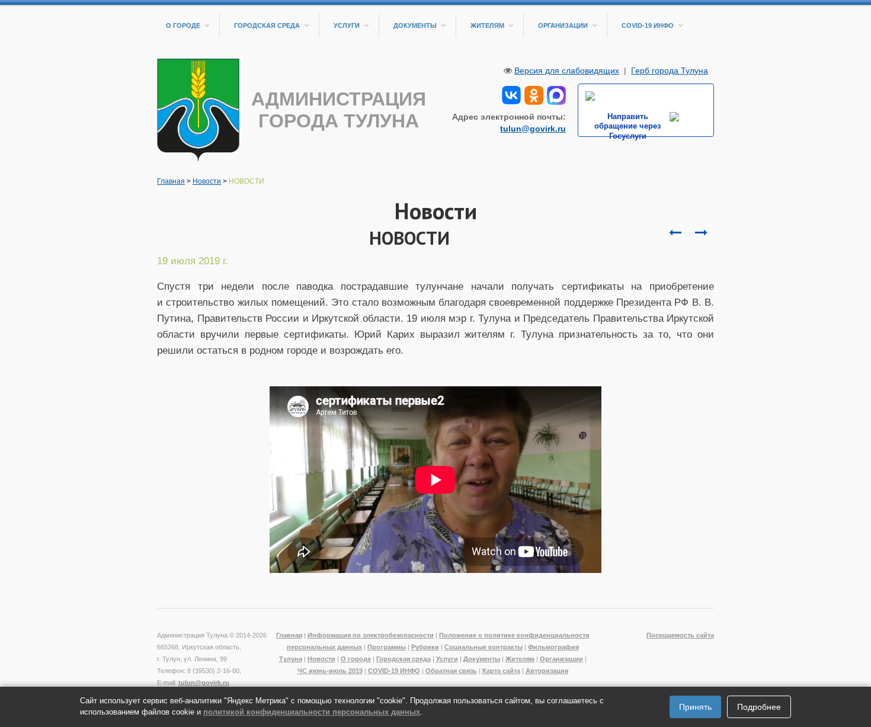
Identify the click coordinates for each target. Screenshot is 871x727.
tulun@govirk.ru (533, 128)
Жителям (487, 25)
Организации (563, 25)
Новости (207, 181)
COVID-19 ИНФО (648, 25)
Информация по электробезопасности (371, 635)
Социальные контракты (483, 647)
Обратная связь (451, 670)
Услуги (347, 25)
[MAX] (556, 94)
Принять (695, 707)
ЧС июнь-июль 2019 (330, 670)
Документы (415, 25)
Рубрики (425, 647)
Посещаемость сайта (680, 635)
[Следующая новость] (675, 233)
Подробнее (759, 707)
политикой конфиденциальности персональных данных (311, 711)
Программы (386, 647)
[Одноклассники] (533, 94)
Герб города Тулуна (669, 70)
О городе (183, 25)
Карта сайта (501, 670)
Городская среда (267, 25)
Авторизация (547, 670)
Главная (171, 181)
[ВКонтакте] (511, 94)
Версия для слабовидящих (566, 70)
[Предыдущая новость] (701, 233)
